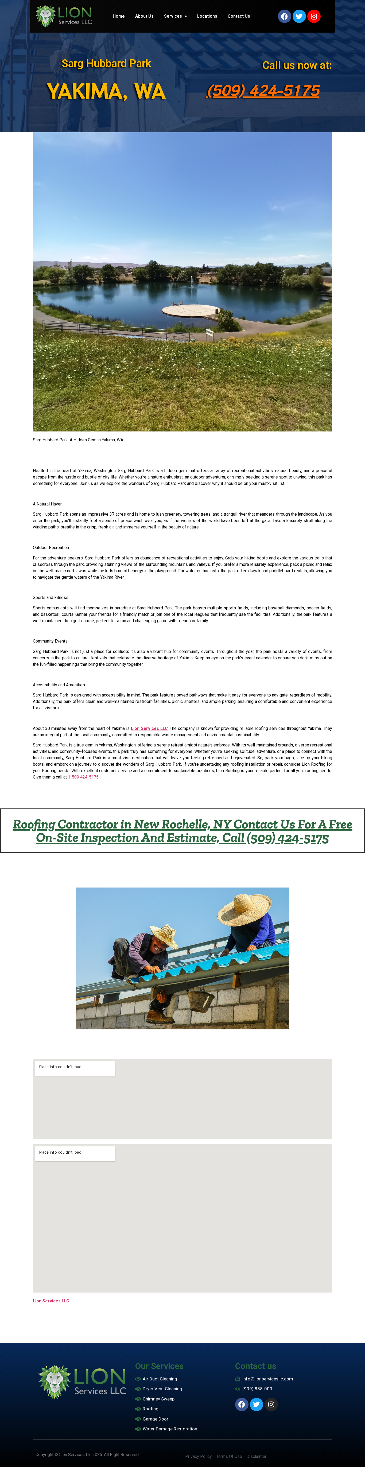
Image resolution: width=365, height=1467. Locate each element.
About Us (144, 16)
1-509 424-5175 (83, 777)
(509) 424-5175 (262, 89)
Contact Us (239, 16)
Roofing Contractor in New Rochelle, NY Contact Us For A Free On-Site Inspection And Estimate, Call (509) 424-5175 (182, 830)
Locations (207, 16)
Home (119, 16)
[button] (175, 16)
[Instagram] (314, 16)
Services (173, 16)
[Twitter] (299, 16)
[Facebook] (284, 16)
